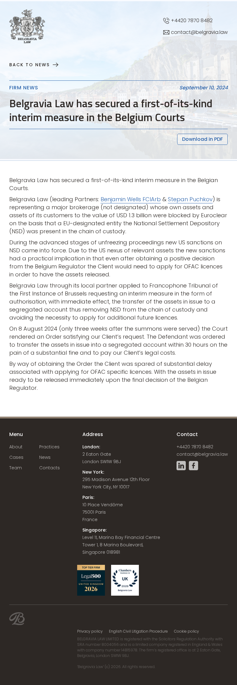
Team (15, 468)
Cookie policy (186, 631)
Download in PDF (202, 139)
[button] (217, 15)
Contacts (49, 468)
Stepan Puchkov (190, 199)
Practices (49, 447)
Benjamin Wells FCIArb (131, 199)
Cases (16, 457)
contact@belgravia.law (202, 454)
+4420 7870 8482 (195, 447)
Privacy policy (90, 631)
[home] (9, 15)
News (45, 457)
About (16, 447)
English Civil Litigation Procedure (138, 631)
